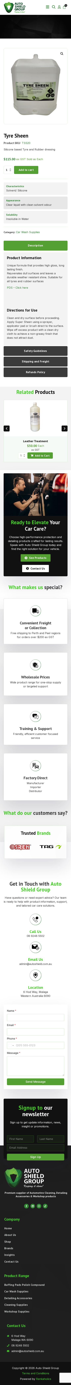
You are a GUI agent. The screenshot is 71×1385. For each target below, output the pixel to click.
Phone (12, 1038)
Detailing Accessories (18, 1298)
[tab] (36, 245)
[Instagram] (39, 1206)
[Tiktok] (45, 1206)
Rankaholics (43, 1379)
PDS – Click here (17, 287)
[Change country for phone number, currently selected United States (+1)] (11, 1045)
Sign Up (35, 1157)
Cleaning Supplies (16, 1305)
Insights (9, 1255)
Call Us (35, 931)
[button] (47, 7)
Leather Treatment (35, 441)
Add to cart (26, 170)
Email (11, 1025)
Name (11, 1010)
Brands (8, 1248)
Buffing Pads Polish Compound (24, 1285)
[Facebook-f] (26, 1206)
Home (8, 1228)
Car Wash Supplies (28, 232)
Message (13, 1053)
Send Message (36, 1081)
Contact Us (11, 1261)
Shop (7, 1241)
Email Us (35, 959)
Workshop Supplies (17, 1311)
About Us (10, 1235)
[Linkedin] (32, 1206)
